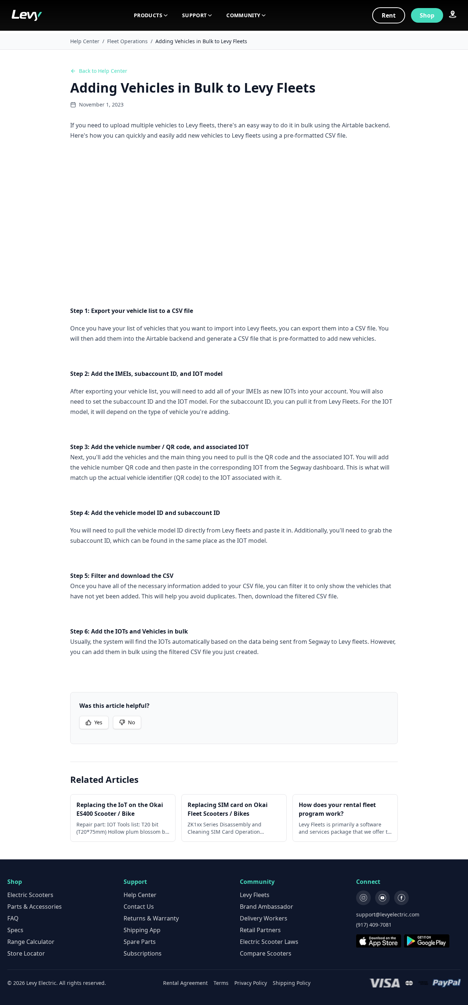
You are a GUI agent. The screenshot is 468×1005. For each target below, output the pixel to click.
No (131, 722)
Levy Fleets (254, 895)
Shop (427, 15)
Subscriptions (143, 953)
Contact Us (139, 907)
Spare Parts (140, 942)
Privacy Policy (250, 982)
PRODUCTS (148, 15)
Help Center (84, 41)
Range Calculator (30, 942)
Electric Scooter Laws (269, 942)
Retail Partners (260, 930)
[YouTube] (382, 897)
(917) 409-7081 (374, 924)
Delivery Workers (263, 918)
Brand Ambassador (266, 907)
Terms (221, 982)
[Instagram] (363, 897)
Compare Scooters (265, 953)
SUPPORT (194, 15)
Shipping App (142, 930)
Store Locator (26, 953)
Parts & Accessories (34, 907)
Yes (98, 722)
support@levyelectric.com (387, 914)
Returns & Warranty (151, 918)
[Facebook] (401, 897)
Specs (15, 930)
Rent (389, 15)
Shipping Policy (291, 982)
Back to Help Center (103, 70)
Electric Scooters (30, 895)
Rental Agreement (185, 982)
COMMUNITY (243, 15)
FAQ (13, 918)
